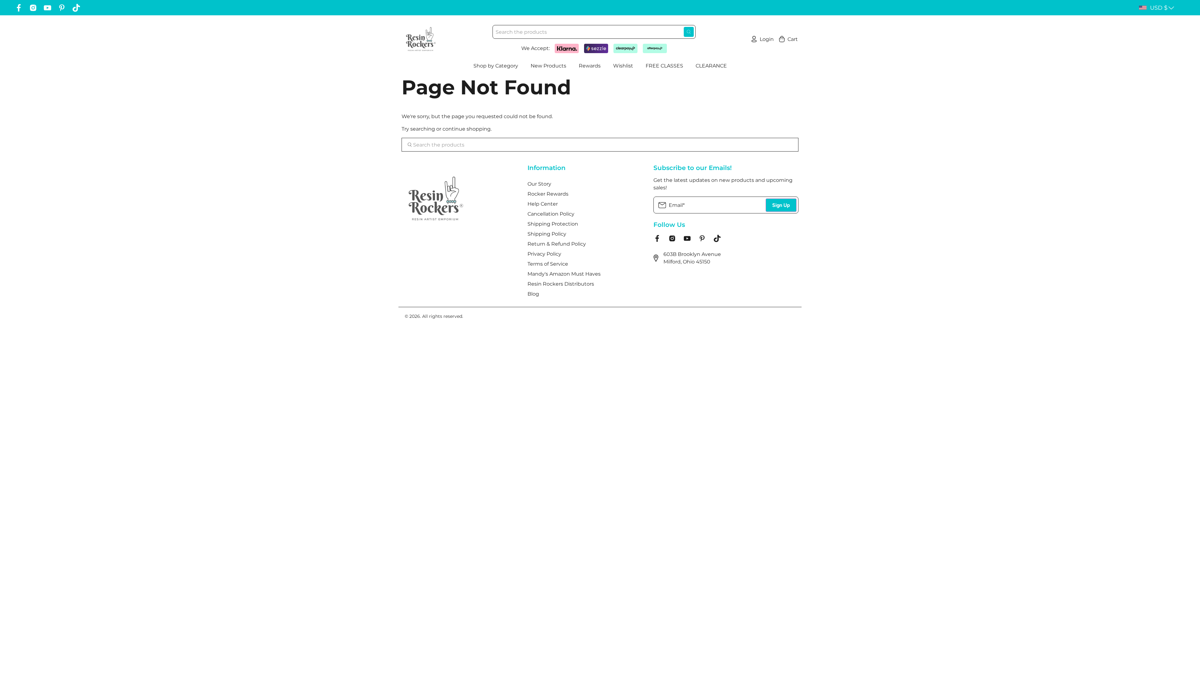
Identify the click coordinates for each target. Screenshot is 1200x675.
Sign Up (781, 205)
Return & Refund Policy (557, 244)
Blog (533, 294)
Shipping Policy (547, 234)
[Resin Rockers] (421, 39)
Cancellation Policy (551, 214)
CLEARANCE (711, 66)
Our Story (539, 184)
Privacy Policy (544, 254)
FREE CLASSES (664, 66)
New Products (548, 66)
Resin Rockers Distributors (561, 284)
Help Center (543, 204)
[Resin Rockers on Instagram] (33, 8)
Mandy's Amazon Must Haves (564, 274)
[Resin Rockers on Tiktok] (76, 8)
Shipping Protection (553, 224)
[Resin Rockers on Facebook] (18, 8)
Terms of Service (548, 264)
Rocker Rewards (548, 194)
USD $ (1159, 7)
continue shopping (466, 129)
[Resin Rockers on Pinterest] (62, 8)
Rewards (590, 66)
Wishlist (623, 66)
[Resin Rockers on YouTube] (47, 8)
